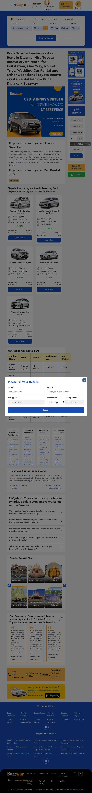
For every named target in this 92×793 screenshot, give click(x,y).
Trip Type (12, 398)
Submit (46, 410)
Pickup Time (71, 398)
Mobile (50, 387)
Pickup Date (52, 398)
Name (11, 387)
